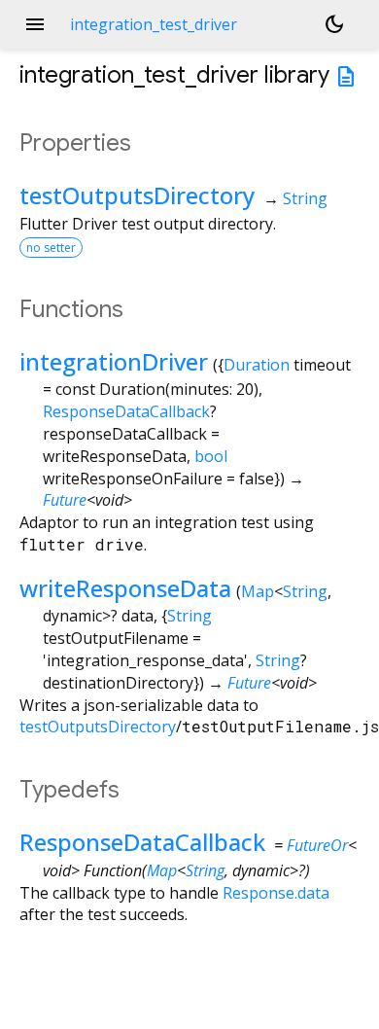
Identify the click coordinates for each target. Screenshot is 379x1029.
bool (210, 456)
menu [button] (35, 24)
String (305, 198)
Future (64, 500)
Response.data (276, 893)
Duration (257, 364)
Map (257, 591)
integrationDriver (113, 361)
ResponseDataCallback (126, 411)
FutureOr (317, 845)
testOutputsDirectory (137, 195)
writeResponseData (125, 588)
